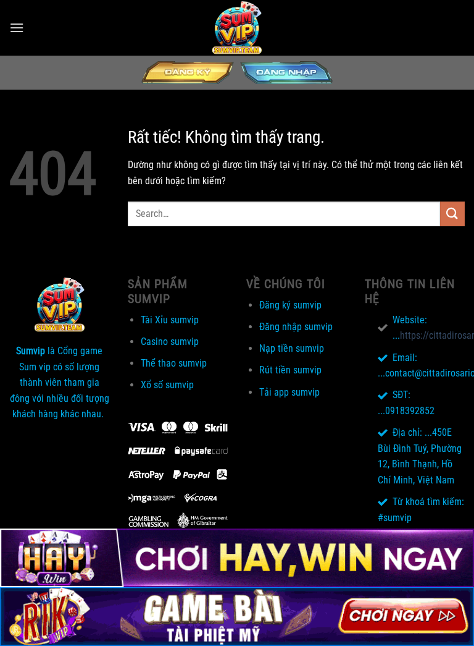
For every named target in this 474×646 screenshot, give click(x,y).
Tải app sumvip (289, 392)
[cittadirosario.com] (237, 28)
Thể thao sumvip (174, 363)
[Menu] (16, 27)
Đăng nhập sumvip (296, 327)
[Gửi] (452, 214)
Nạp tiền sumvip (291, 348)
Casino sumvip (170, 341)
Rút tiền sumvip (290, 370)
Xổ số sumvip (167, 385)
